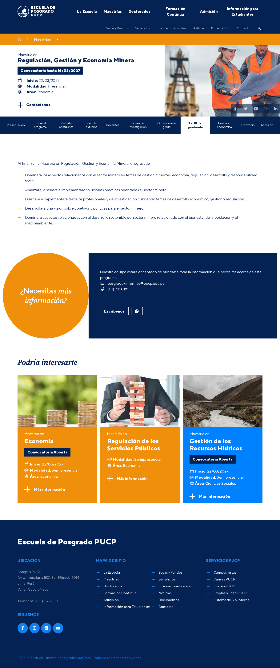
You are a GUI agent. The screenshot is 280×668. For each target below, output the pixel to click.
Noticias (198, 28)
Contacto (243, 28)
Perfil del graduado (195, 125)
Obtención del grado (166, 125)
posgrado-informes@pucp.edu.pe (136, 283)
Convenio (248, 125)
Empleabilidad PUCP (230, 593)
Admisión (209, 11)
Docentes (112, 125)
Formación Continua (175, 11)
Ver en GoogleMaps (33, 589)
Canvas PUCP (224, 579)
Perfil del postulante (66, 125)
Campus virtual (226, 572)
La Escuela (87, 11)
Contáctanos (38, 104)
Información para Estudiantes (242, 11)
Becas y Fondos (117, 28)
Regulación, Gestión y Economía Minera (76, 60)
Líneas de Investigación (138, 125)
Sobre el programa (40, 125)
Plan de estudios (91, 125)
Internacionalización (171, 28)
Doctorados (139, 11)
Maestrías (112, 11)
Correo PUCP (224, 586)
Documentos (220, 28)
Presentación (16, 125)
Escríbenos (114, 311)
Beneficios (142, 28)
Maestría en (39, 438)
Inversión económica (224, 125)
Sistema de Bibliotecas (231, 600)
